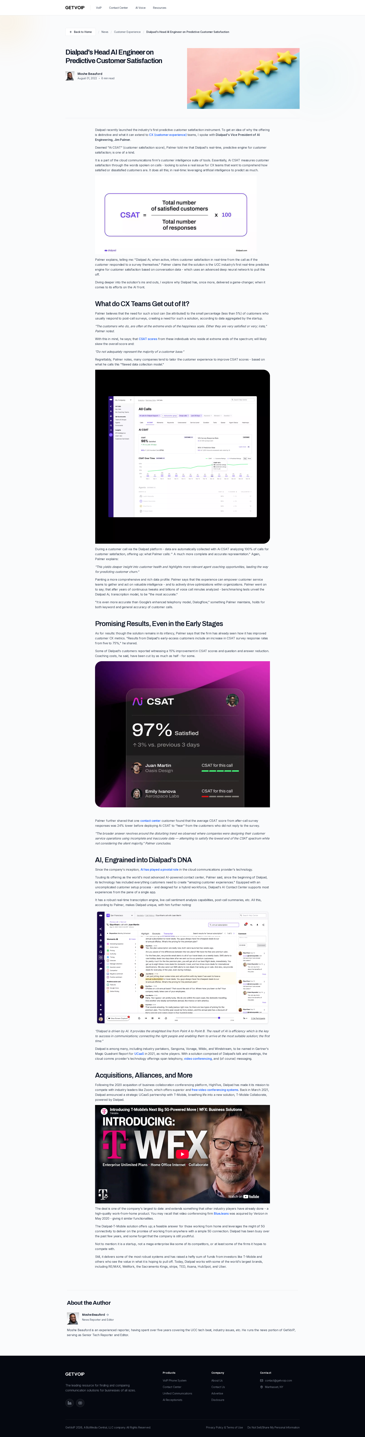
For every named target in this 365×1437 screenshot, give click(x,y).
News (105, 31)
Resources (159, 7)
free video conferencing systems (215, 1090)
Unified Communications (177, 1393)
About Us (217, 1380)
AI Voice (141, 7)
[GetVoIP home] (74, 8)
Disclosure (217, 1399)
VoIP (99, 7)
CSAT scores (148, 339)
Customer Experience (127, 31)
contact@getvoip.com (278, 1380)
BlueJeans (221, 1213)
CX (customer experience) (167, 135)
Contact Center (118, 7)
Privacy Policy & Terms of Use (224, 1427)
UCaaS (139, 1054)
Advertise (217, 1393)
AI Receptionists (172, 1399)
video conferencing (198, 1059)
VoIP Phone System (174, 1380)
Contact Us (218, 1387)
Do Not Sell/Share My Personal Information (274, 1427)
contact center (150, 821)
